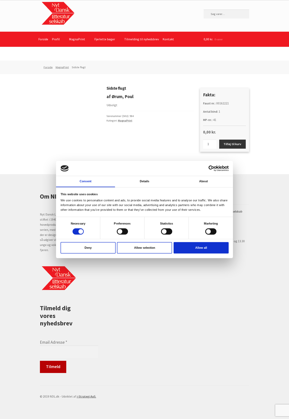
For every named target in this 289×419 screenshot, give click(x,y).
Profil (56, 39)
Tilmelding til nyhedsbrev (141, 39)
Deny (88, 247)
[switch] (122, 231)
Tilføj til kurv (232, 144)
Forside (43, 39)
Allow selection (144, 247)
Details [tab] (144, 181)
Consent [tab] (85, 181)
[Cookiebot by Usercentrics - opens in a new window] (211, 168)
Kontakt (168, 39)
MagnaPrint (77, 39)
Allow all (201, 247)
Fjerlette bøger (104, 39)
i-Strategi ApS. (86, 396)
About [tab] (203, 181)
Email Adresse (53, 342)
